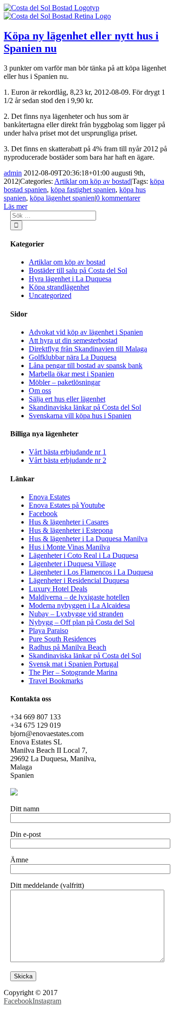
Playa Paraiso (48, 630)
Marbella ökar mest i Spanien (71, 374)
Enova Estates (49, 497)
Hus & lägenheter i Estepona (71, 530)
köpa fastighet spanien (83, 190)
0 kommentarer (118, 198)
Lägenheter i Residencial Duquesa (79, 580)
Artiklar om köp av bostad (92, 181)
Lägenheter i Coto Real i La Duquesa (83, 555)
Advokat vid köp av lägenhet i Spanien (86, 332)
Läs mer (15, 206)
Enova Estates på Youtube (67, 505)
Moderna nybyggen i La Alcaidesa (79, 605)
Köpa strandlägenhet (59, 287)
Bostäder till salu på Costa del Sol (78, 270)
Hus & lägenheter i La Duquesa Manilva (88, 539)
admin (13, 173)
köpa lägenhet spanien (62, 198)
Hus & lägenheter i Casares (69, 522)
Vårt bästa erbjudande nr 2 (67, 460)
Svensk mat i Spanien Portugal (73, 664)
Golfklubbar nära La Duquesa (72, 357)
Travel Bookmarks (56, 681)
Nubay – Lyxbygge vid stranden (76, 614)
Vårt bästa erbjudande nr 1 (67, 452)
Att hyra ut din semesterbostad (73, 340)
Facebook (43, 513)
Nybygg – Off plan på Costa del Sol (82, 622)
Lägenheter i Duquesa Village (72, 564)
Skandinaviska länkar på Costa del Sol (85, 407)
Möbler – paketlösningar (64, 382)
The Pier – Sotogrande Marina (73, 672)
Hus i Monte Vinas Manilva (69, 547)
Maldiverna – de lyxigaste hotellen (79, 597)
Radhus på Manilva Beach (67, 647)
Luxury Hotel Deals (58, 589)
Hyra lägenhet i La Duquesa (70, 279)
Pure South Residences (62, 639)
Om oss (40, 391)
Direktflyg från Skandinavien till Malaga (88, 349)
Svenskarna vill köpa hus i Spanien (80, 416)
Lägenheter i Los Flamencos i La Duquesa (91, 572)
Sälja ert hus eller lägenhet (67, 399)
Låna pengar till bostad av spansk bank (85, 365)
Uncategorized (50, 295)
